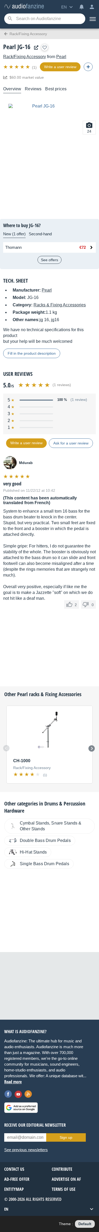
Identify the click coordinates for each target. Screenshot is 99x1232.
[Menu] (92, 19)
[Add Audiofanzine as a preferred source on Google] (21, 1107)
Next (91, 748)
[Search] (9, 18)
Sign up (66, 1137)
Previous (6, 748)
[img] (17, 66)
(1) (34, 67)
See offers (49, 260)
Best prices (56, 89)
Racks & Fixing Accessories (60, 305)
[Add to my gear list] (45, 47)
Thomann (13, 247)
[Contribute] (88, 67)
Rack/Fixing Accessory (24, 56)
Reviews (33, 89)
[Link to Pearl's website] (34, 47)
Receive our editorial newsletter (35, 1125)
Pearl (61, 56)
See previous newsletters (26, 1149)
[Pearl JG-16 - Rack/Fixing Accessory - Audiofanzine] (24, 6)
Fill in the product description (32, 353)
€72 (82, 247)
